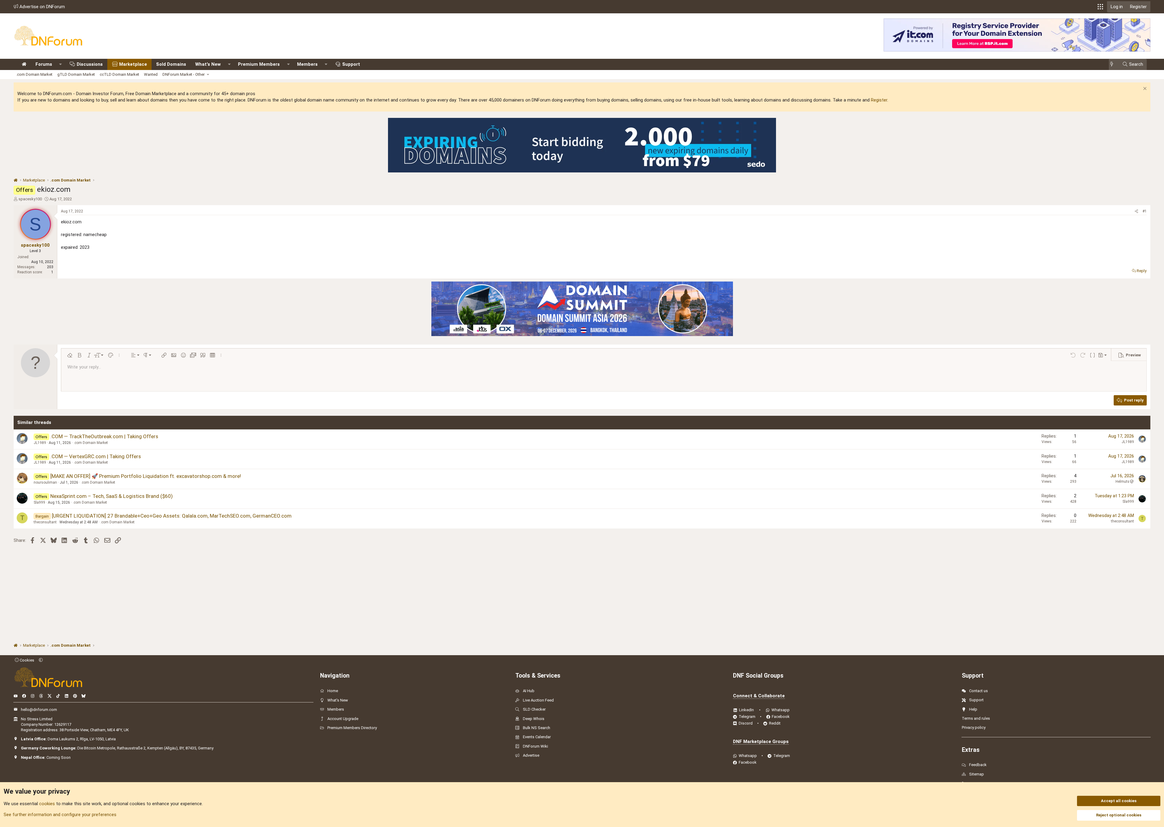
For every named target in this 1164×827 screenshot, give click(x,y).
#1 (1144, 211)
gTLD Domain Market (76, 74)
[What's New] (1113, 64)
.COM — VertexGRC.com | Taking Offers (95, 456)
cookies (47, 803)
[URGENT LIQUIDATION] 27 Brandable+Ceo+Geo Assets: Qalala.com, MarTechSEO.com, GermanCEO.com (172, 516)
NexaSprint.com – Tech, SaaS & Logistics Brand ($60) (111, 496)
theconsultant (45, 522)
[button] (1100, 6)
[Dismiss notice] (1144, 89)
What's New (208, 64)
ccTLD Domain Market (119, 74)
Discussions (90, 64)
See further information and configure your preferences (60, 814)
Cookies (26, 660)
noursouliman (45, 482)
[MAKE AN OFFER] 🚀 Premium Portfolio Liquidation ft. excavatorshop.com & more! (145, 476)
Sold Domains (171, 64)
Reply (1141, 270)
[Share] (1136, 211)
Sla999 (39, 502)
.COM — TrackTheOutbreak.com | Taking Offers (104, 436)
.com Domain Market (34, 74)
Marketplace (133, 64)
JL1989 (40, 443)
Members (307, 64)
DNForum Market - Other (183, 74)
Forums (43, 64)
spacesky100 (30, 199)
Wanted (151, 74)
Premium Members (259, 64)
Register (879, 100)
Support (351, 64)
